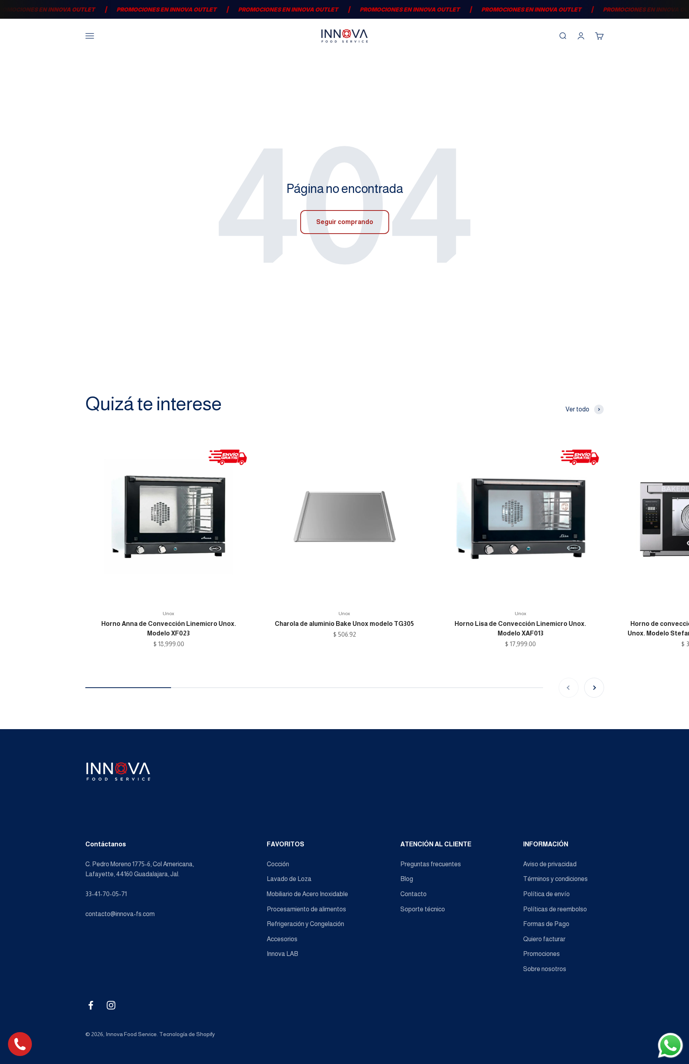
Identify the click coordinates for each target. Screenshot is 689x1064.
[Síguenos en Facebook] (90, 1005)
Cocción (278, 864)
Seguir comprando (344, 221)
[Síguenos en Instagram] (111, 1005)
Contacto (413, 894)
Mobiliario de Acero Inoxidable (307, 894)
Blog (406, 878)
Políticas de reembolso (555, 909)
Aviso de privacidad (550, 864)
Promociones (541, 953)
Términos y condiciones (555, 878)
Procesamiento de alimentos (306, 909)
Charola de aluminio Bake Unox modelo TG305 (344, 623)
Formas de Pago (546, 923)
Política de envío (546, 894)
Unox (168, 613)
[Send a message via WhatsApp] (670, 1045)
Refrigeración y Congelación (305, 923)
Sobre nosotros (544, 969)
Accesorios (282, 939)
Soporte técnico (422, 909)
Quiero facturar (544, 939)
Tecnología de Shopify (187, 1034)
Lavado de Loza (289, 878)
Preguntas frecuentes (430, 864)
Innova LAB (282, 953)
